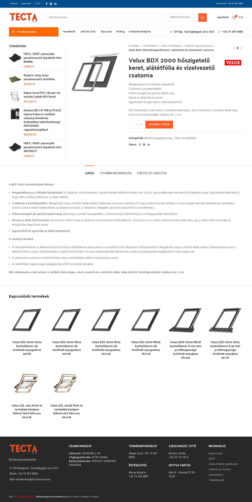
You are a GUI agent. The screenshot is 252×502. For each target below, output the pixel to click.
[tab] (89, 171)
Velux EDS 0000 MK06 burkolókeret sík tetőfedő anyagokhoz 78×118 (146, 347)
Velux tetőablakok (171, 46)
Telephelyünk (217, 480)
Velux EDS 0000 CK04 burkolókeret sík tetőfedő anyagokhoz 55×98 (27, 347)
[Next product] (241, 48)
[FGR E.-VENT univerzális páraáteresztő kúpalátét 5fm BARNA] (15, 60)
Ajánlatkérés (216, 475)
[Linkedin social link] (55, 3)
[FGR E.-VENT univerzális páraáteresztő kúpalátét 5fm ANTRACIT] (15, 149)
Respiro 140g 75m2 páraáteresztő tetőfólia (39, 77)
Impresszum (216, 453)
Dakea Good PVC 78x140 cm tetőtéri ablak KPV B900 (42, 94)
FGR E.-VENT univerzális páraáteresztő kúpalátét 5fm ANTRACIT (42, 147)
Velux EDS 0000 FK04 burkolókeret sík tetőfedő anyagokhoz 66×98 (66, 347)
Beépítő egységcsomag (199, 46)
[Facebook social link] (47, 3)
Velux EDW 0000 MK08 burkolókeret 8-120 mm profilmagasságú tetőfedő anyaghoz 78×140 (185, 349)
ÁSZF (212, 459)
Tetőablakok (150, 46)
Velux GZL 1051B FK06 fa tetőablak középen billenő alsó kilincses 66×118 (66, 411)
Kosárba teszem (159, 124)
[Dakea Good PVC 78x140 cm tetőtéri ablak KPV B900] (15, 97)
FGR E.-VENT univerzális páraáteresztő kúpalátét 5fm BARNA (42, 57)
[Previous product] (234, 48)
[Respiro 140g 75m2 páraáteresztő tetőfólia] (15, 79)
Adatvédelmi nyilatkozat (223, 464)
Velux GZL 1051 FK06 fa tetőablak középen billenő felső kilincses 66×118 (27, 411)
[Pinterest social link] (51, 3)
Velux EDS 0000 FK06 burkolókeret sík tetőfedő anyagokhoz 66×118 (106, 347)
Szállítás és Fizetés (220, 469)
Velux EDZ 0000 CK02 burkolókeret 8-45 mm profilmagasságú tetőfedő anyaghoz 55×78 (225, 349)
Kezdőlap (134, 46)
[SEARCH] (202, 17)
